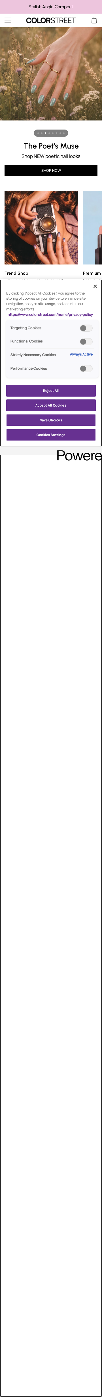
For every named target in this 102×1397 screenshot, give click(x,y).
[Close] (95, 286)
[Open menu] (13, 20)
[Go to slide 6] (56, 133)
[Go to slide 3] (45, 133)
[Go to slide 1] (38, 133)
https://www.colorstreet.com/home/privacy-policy (50, 314)
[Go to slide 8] (64, 133)
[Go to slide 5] (53, 133)
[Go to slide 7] (60, 133)
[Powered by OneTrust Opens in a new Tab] (77, 451)
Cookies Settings (51, 435)
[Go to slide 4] (49, 133)
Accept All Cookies (50, 405)
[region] (51, 7)
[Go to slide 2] (41, 133)
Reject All (51, 390)
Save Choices (51, 420)
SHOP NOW (51, 170)
